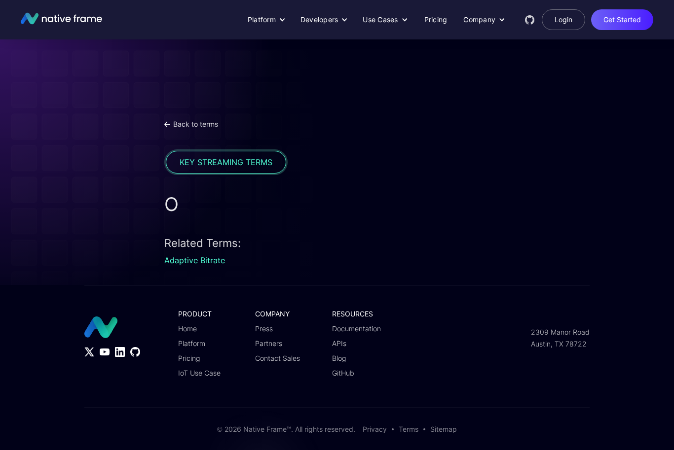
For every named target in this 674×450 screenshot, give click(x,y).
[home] (58, 19)
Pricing (436, 19)
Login (563, 19)
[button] (267, 19)
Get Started (622, 19)
